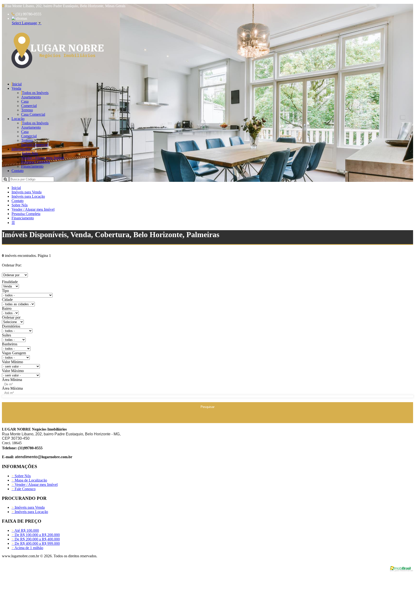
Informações (21, 149)
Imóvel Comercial (34, 145)
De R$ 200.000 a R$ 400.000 (36, 539)
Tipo (5, 291)
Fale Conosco (24, 489)
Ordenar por (11, 317)
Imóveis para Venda (27, 192)
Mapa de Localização (29, 480)
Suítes (6, 335)
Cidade (7, 300)
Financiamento (32, 166)
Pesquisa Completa (35, 162)
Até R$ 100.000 (25, 530)
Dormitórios (11, 326)
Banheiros (9, 344)
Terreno (27, 110)
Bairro (7, 308)
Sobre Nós (30, 153)
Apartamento (31, 97)
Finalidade (10, 282)
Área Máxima (12, 388)
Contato (18, 171)
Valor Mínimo (12, 362)
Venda (16, 88)
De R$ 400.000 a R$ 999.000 (36, 543)
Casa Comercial (33, 114)
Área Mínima (12, 380)
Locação (18, 119)
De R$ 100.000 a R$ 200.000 (36, 535)
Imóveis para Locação (28, 196)
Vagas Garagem (14, 353)
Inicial (17, 84)
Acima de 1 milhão (27, 548)
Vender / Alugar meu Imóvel (42, 158)
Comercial (29, 106)
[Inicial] (56, 70)
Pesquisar (207, 407)
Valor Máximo (13, 371)
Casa (25, 101)
